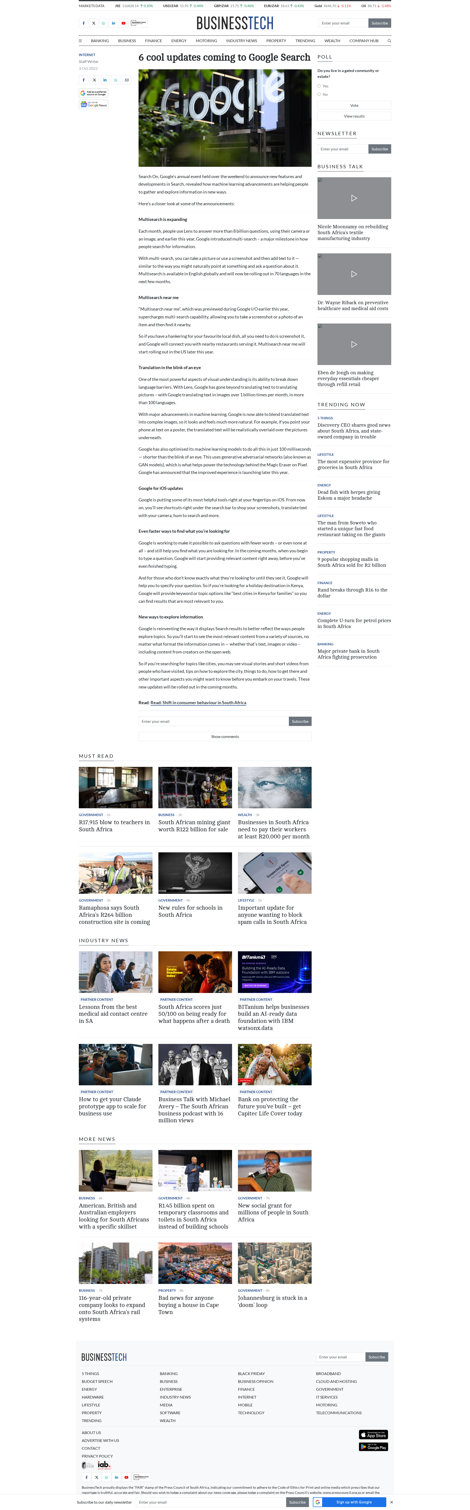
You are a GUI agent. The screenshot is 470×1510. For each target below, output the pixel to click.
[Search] (389, 41)
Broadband (328, 1373)
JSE (117, 6)
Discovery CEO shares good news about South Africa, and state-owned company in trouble (353, 431)
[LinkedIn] (113, 23)
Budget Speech (97, 1381)
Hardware (93, 1397)
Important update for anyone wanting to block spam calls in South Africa (272, 915)
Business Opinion (255, 1381)
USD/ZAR (170, 6)
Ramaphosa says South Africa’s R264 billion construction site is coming (114, 915)
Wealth (332, 40)
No (325, 94)
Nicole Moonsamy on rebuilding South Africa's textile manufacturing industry (352, 232)
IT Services (327, 1397)
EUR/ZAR (271, 6)
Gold (318, 6)
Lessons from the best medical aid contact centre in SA (113, 1014)
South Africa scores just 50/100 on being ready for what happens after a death (194, 1014)
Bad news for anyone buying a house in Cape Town (188, 1305)
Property (276, 40)
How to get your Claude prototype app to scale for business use (112, 1106)
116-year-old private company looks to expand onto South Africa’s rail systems (112, 1308)
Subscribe (380, 23)
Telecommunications (339, 1412)
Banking (100, 40)
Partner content (97, 999)
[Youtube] (123, 23)
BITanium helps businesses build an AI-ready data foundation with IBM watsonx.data (273, 1017)
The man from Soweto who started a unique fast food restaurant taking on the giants (351, 528)
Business (127, 40)
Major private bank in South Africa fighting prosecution (348, 654)
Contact (91, 1448)
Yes (326, 86)
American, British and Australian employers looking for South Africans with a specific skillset (114, 1216)
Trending (305, 40)
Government (91, 815)
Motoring (206, 40)
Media (166, 1404)
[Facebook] (83, 23)
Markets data (92, 6)
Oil (363, 6)
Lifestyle (246, 900)
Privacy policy (97, 1456)
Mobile (245, 1404)
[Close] (391, 1502)
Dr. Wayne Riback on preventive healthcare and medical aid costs (352, 305)
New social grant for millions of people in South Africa (273, 1212)
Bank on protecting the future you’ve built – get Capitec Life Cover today (270, 1106)
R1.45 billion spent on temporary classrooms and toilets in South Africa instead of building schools (193, 1216)
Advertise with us (100, 1440)
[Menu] (80, 41)
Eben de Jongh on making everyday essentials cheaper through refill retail (348, 378)
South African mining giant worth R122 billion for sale (194, 826)
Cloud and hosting (336, 1381)
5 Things (325, 418)
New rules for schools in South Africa (190, 911)
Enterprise (171, 1389)
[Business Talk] (138, 23)
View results (354, 116)
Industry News (241, 40)
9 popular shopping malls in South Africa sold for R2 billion (351, 562)
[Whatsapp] (103, 23)
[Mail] (126, 80)
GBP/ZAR (221, 6)
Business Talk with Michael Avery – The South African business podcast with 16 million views (194, 1110)
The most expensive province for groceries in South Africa (353, 464)
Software (170, 1412)
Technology (251, 1412)
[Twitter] (93, 23)
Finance (153, 40)
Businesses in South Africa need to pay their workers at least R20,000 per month (274, 829)
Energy (179, 40)
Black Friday (251, 1373)
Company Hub (364, 40)
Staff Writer (89, 61)
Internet (87, 55)
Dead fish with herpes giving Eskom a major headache (348, 495)
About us (91, 1432)
